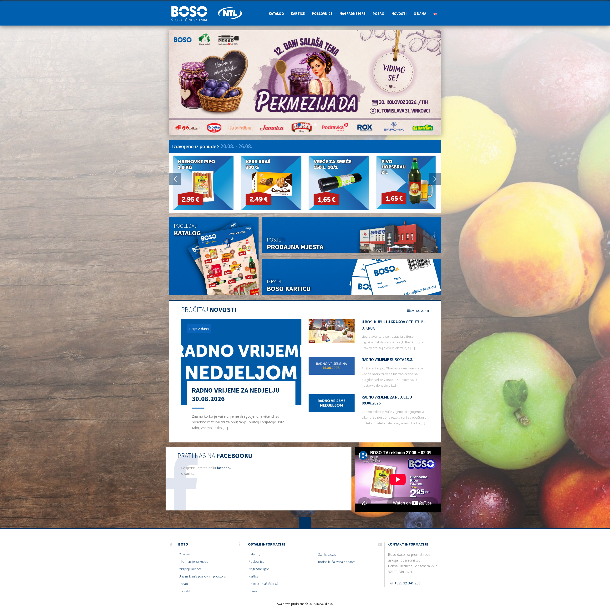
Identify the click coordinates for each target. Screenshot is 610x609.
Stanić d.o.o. (327, 554)
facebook (224, 468)
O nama (420, 13)
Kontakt (184, 591)
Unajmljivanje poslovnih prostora (202, 576)
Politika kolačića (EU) (263, 584)
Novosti (399, 13)
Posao (378, 13)
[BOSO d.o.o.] (192, 7)
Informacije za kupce (193, 561)
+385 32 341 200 (407, 583)
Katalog (276, 13)
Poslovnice (322, 13)
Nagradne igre (353, 13)
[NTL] (229, 7)
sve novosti (419, 311)
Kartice (298, 13)
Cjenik (253, 591)
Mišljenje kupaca (190, 569)
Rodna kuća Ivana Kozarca (337, 562)
